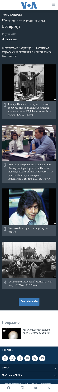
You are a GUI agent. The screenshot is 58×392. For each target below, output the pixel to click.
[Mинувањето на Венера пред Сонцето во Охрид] (11, 333)
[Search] (49, 388)
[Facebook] (9, 388)
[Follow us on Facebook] (5, 358)
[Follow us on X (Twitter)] (20, 358)
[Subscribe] (42, 358)
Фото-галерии (12, 15)
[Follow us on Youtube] (27, 358)
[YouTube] (36, 388)
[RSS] (35, 358)
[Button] (9, 40)
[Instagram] (22, 388)
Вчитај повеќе (29, 301)
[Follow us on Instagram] (12, 358)
